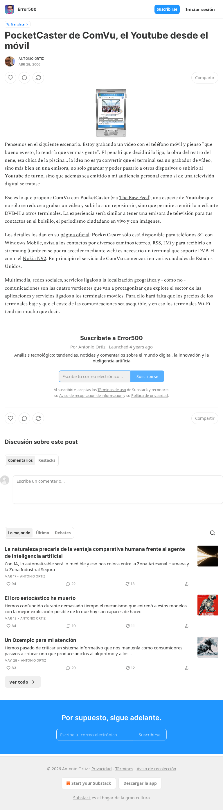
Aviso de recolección (156, 768)
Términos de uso (112, 389)
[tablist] (32, 460)
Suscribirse (167, 9)
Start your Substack (91, 783)
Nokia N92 (34, 258)
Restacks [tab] (46, 460)
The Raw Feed (134, 197)
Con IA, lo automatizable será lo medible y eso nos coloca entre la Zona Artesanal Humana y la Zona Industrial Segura (97, 566)
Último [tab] (42, 532)
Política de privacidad (149, 395)
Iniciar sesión (200, 9)
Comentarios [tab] (20, 460)
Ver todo (18, 682)
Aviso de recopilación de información (91, 395)
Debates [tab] (63, 532)
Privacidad (101, 768)
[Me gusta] (10, 77)
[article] (111, 566)
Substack (82, 797)
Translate (17, 24)
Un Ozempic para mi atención (40, 640)
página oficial (74, 235)
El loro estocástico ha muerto (40, 598)
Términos (124, 768)
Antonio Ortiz (31, 59)
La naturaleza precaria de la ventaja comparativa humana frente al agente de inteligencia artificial (95, 552)
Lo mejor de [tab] (19, 532)
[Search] (212, 533)
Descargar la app (140, 783)
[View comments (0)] (24, 77)
